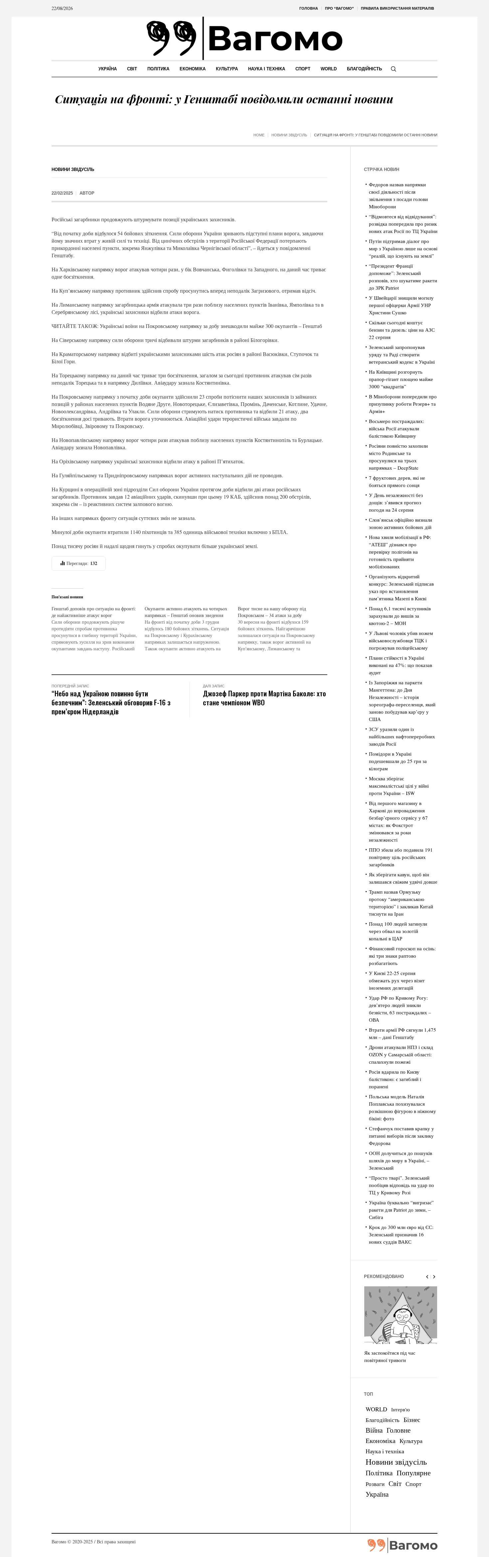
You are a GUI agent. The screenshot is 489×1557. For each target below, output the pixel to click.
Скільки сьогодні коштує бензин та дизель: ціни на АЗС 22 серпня (402, 329)
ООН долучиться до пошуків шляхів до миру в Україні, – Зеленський (400, 1160)
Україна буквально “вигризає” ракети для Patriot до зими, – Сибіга (401, 1209)
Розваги (375, 1484)
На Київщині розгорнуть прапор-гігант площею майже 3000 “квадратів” (401, 379)
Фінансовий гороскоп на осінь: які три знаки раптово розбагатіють (402, 955)
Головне (398, 1430)
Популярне (414, 1472)
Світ (395, 1483)
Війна (374, 1430)
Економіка (381, 1440)
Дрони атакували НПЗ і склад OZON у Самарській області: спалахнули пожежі (401, 1054)
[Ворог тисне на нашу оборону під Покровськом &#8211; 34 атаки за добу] (284, 628)
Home (258, 135)
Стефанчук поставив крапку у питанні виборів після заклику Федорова (401, 1135)
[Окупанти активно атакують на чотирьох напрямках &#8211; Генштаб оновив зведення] (191, 628)
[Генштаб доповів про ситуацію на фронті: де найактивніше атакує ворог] (98, 628)
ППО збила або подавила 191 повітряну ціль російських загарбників (401, 857)
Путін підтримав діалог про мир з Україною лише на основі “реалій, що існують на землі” (403, 248)
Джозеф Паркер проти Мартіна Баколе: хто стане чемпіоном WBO (264, 697)
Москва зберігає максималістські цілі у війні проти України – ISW (399, 785)
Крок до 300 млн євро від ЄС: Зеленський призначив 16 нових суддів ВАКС (401, 1234)
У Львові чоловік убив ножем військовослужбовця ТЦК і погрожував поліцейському (401, 640)
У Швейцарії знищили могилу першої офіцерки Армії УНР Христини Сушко (401, 305)
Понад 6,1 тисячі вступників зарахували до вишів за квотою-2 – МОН (400, 615)
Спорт (413, 1484)
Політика (379, 1472)
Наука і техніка (385, 1451)
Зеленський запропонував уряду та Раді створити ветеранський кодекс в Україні (402, 354)
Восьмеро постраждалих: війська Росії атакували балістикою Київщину (396, 428)
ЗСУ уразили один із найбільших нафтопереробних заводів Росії (402, 736)
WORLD (376, 1409)
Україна (377, 1494)
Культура (411, 1441)
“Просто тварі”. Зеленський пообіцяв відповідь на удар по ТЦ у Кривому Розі (401, 1185)
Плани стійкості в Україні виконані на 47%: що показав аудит (400, 665)
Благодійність (383, 1420)
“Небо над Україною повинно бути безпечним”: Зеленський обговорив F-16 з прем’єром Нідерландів (111, 702)
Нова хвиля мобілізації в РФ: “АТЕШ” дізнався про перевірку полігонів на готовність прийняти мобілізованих (400, 552)
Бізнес (412, 1419)
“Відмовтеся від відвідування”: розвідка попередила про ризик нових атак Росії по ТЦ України (403, 223)
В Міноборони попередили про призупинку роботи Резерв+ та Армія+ (403, 403)
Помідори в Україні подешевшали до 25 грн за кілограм (398, 761)
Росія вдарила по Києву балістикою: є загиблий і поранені (395, 1079)
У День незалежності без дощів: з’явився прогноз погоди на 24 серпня (396, 502)
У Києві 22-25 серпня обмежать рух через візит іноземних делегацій (397, 980)
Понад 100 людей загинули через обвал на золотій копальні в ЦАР (398, 931)
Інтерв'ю (400, 1409)
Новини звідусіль (289, 135)
